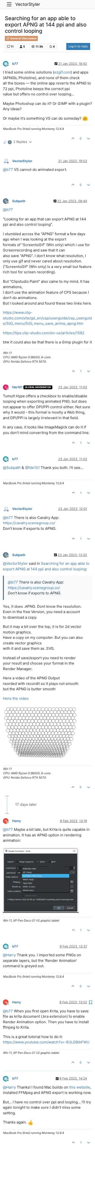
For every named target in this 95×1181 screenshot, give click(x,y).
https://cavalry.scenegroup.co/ (29, 523)
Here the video (15, 698)
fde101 (17, 387)
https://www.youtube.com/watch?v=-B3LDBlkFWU (46, 1042)
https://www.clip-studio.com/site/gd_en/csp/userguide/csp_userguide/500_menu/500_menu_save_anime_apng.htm (47, 318)
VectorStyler (27, 4)
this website (79, 1087)
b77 (15, 64)
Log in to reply (78, 46)
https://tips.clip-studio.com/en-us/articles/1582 (43, 333)
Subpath (18, 201)
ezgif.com (62, 72)
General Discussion (23, 38)
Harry (16, 821)
